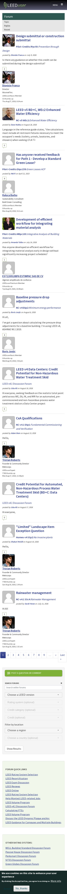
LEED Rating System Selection (21, 774)
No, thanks (21, 888)
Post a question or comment (26, 673)
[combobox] (33, 694)
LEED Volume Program (17, 802)
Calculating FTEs (14, 810)
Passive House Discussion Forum (22, 851)
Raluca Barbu (9, 195)
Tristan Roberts (11, 460)
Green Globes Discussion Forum (22, 863)
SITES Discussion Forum (18, 859)
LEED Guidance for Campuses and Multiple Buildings (33, 822)
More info (56, 880)
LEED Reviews (12, 786)
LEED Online (12, 790)
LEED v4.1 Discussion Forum (20, 806)
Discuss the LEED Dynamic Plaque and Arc (27, 818)
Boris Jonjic (8, 351)
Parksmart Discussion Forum (20, 856)
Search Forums (12, 683)
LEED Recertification (16, 778)
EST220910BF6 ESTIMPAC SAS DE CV (22, 276)
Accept (7, 888)
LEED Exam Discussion (17, 782)
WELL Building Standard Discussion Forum (27, 847)
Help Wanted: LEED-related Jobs (22, 798)
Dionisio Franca (11, 85)
